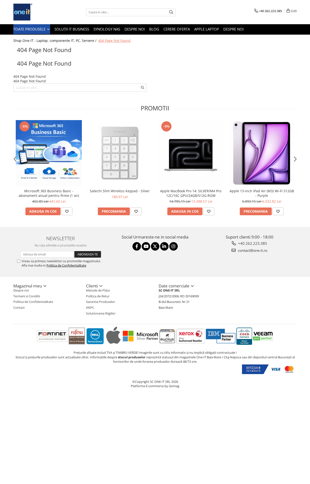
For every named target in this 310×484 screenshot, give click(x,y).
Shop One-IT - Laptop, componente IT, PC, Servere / (55, 40)
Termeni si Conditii (26, 296)
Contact (19, 307)
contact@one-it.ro (252, 250)
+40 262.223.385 (252, 243)
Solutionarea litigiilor (101, 313)
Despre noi (134, 29)
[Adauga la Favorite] (66, 211)
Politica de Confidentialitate (66, 265)
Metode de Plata (98, 290)
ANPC (90, 307)
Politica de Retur (97, 296)
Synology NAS (106, 29)
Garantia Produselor (100, 302)
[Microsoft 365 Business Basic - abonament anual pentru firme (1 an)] (49, 153)
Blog (154, 29)
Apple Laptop (206, 29)
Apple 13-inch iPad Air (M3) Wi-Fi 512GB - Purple (262, 193)
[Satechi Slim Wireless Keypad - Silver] (120, 153)
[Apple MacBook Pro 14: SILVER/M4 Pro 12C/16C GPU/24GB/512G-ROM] (191, 153)
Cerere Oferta (176, 29)
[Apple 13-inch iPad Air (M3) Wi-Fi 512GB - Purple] (262, 153)
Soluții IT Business (71, 29)
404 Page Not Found (114, 40)
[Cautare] (171, 12)
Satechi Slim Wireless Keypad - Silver (120, 191)
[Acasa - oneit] (37, 12)
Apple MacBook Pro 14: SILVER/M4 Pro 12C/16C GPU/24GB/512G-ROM (190, 193)
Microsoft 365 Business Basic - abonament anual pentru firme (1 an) (49, 193)
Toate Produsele (29, 29)
